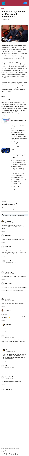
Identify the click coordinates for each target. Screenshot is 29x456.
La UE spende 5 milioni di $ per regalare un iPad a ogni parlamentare (19, 156)
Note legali (3, 451)
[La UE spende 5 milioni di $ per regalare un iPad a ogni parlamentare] (5, 151)
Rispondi (3, 231)
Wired (15, 45)
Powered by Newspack (5, 450)
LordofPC (8, 299)
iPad (3, 8)
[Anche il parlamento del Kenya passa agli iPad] (5, 121)
